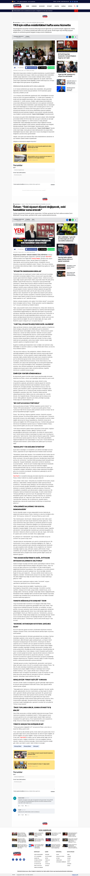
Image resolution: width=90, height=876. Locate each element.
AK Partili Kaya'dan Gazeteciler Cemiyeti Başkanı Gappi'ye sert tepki (26, 10)
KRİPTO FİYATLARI (38, 865)
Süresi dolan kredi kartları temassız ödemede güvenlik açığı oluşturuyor (71, 274)
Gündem (23, 22)
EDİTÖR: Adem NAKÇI (30, 70)
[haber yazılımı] (75, 874)
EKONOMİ (69, 863)
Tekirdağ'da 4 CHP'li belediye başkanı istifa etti (71, 267)
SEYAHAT (47, 865)
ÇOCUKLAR (47, 863)
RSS (14, 874)
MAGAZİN (47, 854)
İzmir (33, 219)
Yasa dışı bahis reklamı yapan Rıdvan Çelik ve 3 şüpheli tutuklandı (65, 259)
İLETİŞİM (58, 1)
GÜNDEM (69, 856)
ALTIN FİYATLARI (37, 863)
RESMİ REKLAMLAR (65, 1)
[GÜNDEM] (67, 46)
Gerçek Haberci (17, 22)
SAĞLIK (68, 865)
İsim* (14, 167)
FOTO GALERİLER (31, 1)
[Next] (77, 10)
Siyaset (23, 204)
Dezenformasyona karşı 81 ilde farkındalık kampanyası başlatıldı (72, 89)
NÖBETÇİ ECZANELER (38, 867)
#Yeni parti (35, 746)
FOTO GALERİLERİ (37, 856)
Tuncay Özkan (35, 258)
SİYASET (69, 858)
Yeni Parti (48, 256)
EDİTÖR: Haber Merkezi (31, 252)
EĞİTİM (46, 858)
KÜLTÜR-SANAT (48, 856)
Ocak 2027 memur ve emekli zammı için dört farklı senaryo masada (71, 82)
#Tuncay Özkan (17, 746)
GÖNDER (53, 184)
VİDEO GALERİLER (23, 1)
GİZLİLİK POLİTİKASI (60, 856)
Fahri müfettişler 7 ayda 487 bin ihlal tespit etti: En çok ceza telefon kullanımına (66, 239)
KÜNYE (54, 1)
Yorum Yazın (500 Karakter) (19, 172)
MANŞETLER (36, 858)
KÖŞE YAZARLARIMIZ (38, 854)
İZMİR (68, 854)
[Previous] (75, 10)
